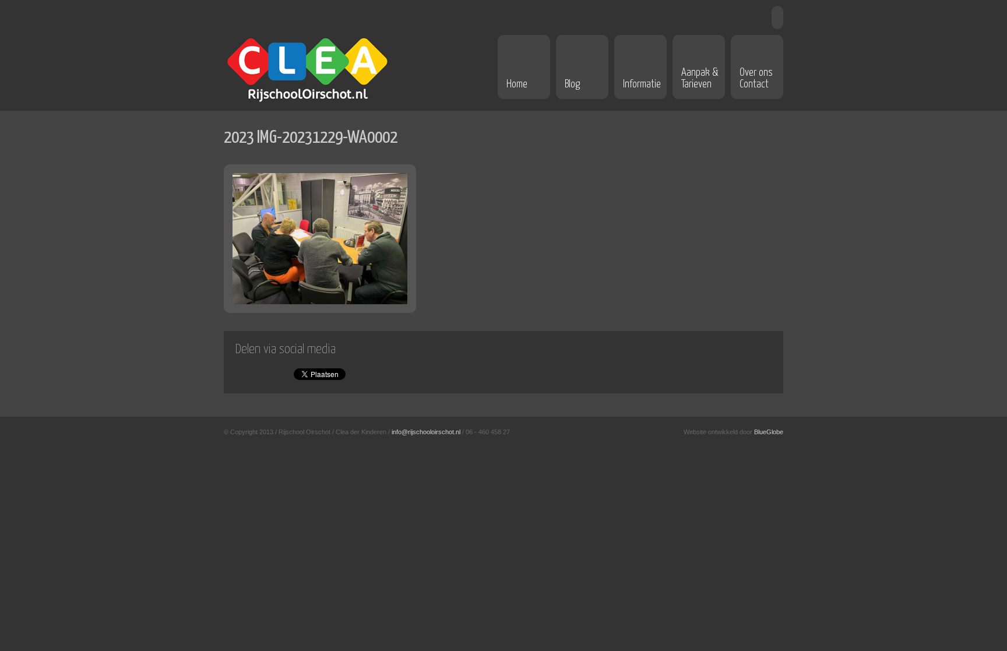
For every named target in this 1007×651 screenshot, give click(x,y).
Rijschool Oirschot (307, 68)
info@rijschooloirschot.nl (426, 431)
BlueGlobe (768, 431)
